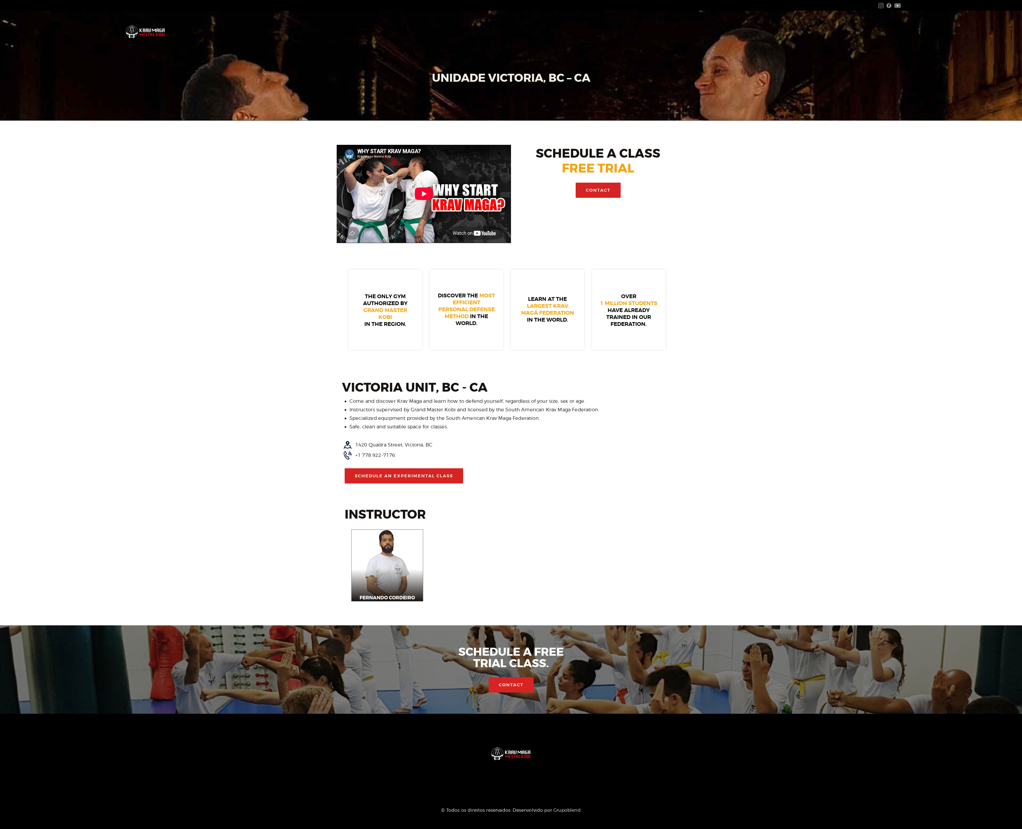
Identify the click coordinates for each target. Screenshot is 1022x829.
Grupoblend (567, 810)
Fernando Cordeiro (387, 597)
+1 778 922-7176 (375, 455)
